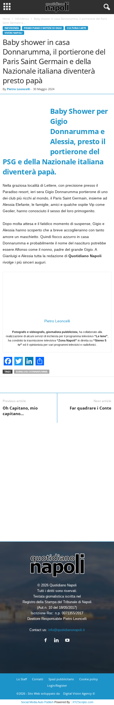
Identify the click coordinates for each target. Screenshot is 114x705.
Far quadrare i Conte (90, 408)
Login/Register (57, 685)
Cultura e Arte (76, 28)
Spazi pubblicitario (61, 679)
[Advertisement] (57, 480)
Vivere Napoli (13, 33)
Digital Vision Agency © (79, 693)
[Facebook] (46, 641)
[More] (103, 384)
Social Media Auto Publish (37, 702)
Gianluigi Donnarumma (31, 371)
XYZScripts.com (82, 702)
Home (6, 18)
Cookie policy (88, 679)
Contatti (37, 679)
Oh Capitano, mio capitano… (20, 410)
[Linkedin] (57, 641)
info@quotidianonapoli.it (66, 630)
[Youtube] (68, 641)
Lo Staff (21, 679)
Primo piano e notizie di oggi (43, 28)
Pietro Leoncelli (18, 89)
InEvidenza (22, 18)
